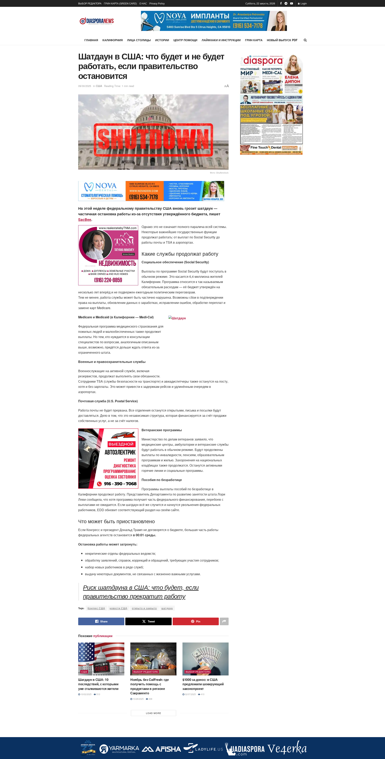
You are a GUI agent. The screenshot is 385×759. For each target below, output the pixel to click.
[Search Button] (305, 40)
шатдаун (167, 608)
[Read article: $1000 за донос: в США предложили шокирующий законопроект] (205, 659)
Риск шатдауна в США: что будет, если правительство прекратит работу (141, 591)
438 (150, 698)
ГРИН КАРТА (253, 40)
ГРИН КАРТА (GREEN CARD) (120, 3)
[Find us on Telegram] (286, 3)
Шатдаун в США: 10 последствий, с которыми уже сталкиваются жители (98, 684)
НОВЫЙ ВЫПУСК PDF (282, 40)
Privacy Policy (157, 3)
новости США (118, 608)
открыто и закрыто (144, 608)
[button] (214, 21)
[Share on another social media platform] (224, 621)
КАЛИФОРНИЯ (112, 40)
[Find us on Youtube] (291, 3)
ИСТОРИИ (162, 40)
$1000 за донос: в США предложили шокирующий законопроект (203, 684)
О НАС (143, 3)
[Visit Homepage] (96, 21)
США (99, 86)
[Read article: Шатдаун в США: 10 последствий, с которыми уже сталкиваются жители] (101, 659)
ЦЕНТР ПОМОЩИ (185, 40)
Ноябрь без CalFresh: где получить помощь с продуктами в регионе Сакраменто (149, 686)
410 (202, 694)
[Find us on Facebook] (281, 3)
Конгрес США (96, 608)
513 (98, 694)
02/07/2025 (190, 694)
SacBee (84, 219)
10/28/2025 (138, 698)
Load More (153, 713)
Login (303, 3)
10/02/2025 (85, 694)
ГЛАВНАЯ (91, 40)
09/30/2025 (84, 86)
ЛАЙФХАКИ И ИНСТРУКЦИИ (221, 40)
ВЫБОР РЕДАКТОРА (89, 3)
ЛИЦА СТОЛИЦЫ (139, 40)
